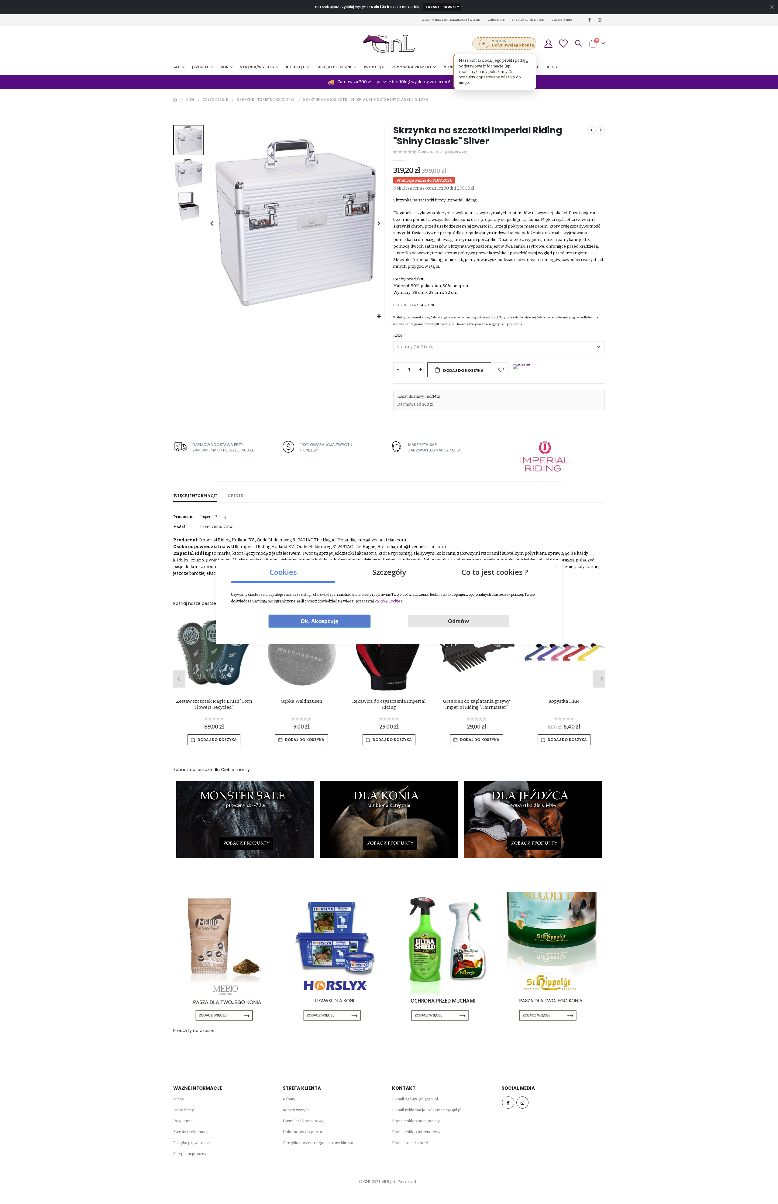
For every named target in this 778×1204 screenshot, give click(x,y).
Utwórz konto (562, 19)
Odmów (458, 621)
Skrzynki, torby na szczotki (265, 99)
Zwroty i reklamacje (191, 1132)
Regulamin (183, 1121)
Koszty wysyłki (296, 1110)
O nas (178, 1099)
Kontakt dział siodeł (410, 1143)
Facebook (508, 1102)
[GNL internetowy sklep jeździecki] (389, 44)
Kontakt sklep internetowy (416, 1132)
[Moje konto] (548, 43)
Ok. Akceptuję (320, 621)
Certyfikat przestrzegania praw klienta (318, 1143)
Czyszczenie (215, 99)
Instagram (522, 1102)
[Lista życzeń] (563, 43)
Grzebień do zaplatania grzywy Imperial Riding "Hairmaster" (476, 704)
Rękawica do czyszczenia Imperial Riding (388, 704)
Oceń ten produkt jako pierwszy (442, 152)
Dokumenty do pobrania (305, 1132)
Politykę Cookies (388, 601)
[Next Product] (600, 130)
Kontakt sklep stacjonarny (416, 1121)
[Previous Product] (591, 130)
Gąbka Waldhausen (301, 701)
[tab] (195, 496)
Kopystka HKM (564, 701)
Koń (190, 99)
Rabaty (289, 1099)
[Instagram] (599, 19)
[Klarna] (521, 370)
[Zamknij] (556, 566)
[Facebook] (589, 19)
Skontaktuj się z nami (528, 19)
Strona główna (175, 99)
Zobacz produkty (442, 7)
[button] (379, 316)
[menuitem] (551, 67)
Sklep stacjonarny (189, 1153)
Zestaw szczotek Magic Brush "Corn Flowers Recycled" (214, 704)
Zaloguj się (496, 19)
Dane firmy (183, 1110)
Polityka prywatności (192, 1143)
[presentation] (177, 679)
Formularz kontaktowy (303, 1121)
